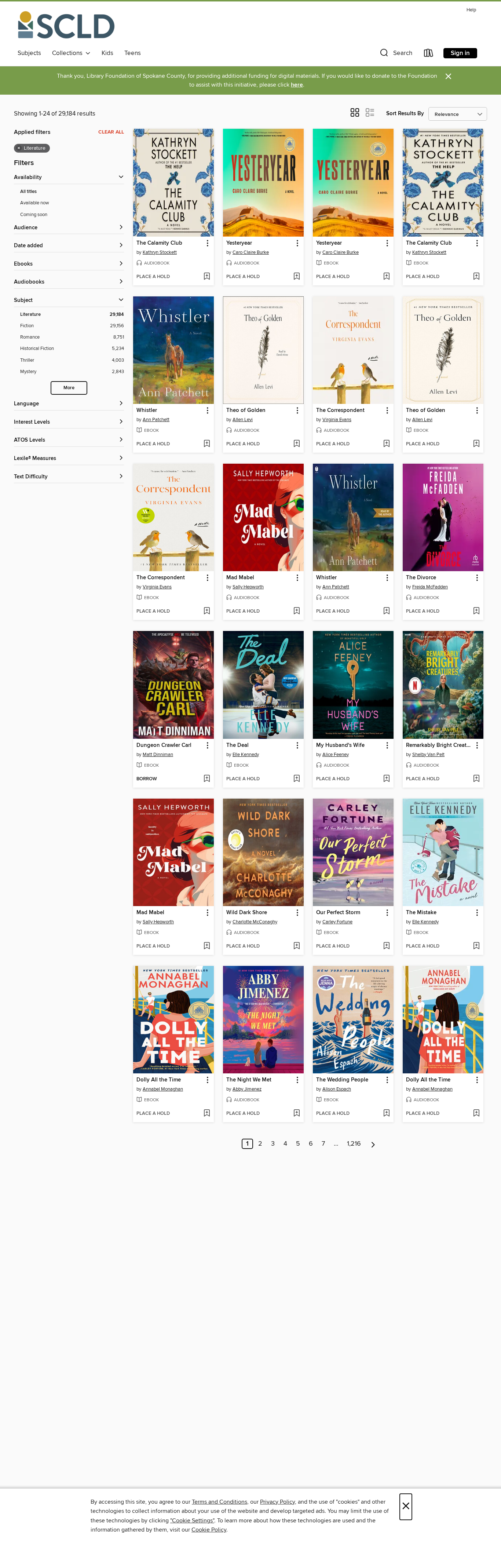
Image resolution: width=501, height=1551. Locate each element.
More (68, 388)
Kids (107, 53)
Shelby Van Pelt (428, 755)
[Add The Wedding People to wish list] (386, 1113)
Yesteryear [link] (239, 243)
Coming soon (33, 215)
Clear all (111, 132)
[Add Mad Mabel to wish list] (296, 611)
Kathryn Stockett (160, 252)
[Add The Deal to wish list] (296, 779)
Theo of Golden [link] (246, 410)
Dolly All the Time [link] (158, 1080)
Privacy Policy (277, 1502)
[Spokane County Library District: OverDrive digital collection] (66, 25)
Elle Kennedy (246, 755)
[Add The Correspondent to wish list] (386, 444)
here (297, 85)
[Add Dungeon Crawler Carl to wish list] (206, 779)
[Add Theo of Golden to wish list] (296, 444)
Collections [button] (68, 53)
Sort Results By (405, 113)
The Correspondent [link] (340, 410)
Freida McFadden (430, 587)
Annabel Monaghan (163, 1089)
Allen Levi (243, 420)
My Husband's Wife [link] (340, 745)
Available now (34, 203)
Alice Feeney (335, 755)
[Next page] (373, 1143)
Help (471, 10)
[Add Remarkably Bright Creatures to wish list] (476, 779)
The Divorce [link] (421, 577)
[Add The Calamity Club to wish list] (206, 277)
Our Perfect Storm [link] (338, 912)
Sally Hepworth (248, 587)
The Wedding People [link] (342, 1080)
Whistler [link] (146, 410)
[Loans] (429, 54)
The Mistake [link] (421, 912)
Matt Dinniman (158, 755)
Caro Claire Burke (251, 252)
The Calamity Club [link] (159, 243)
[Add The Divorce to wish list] (476, 611)
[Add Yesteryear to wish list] (296, 277)
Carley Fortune (337, 922)
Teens (132, 53)
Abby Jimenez (247, 1089)
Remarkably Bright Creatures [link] (439, 745)
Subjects (29, 53)
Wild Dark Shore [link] (246, 912)
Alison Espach (336, 1089)
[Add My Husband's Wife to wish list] (386, 779)
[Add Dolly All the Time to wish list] (206, 1113)
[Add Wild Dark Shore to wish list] (296, 946)
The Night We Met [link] (248, 1080)
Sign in (460, 53)
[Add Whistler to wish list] (206, 444)
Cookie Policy (208, 1529)
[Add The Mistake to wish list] (476, 946)
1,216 (354, 1144)
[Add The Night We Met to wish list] (296, 1113)
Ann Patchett (156, 420)
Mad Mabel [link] (240, 577)
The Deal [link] (237, 745)
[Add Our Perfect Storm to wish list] (386, 946)
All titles (28, 192)
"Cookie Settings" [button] (192, 1520)
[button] (395, 54)
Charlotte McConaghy (255, 922)
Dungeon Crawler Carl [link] (163, 745)
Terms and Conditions (219, 1502)
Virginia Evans (336, 420)
